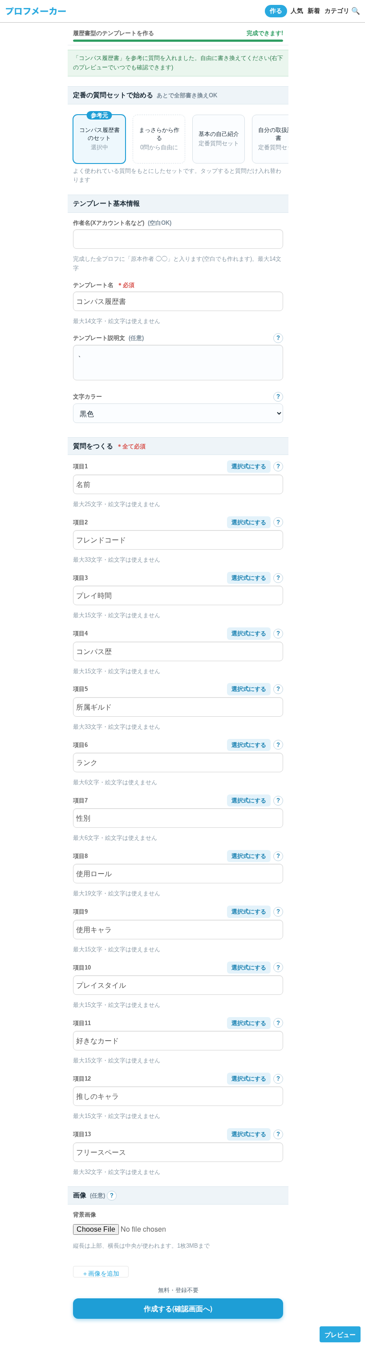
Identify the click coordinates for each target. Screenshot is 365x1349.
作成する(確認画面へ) (178, 1308)
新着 (314, 10)
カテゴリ (336, 10)
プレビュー (340, 1334)
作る (276, 10)
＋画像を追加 (100, 1273)
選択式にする (248, 466)
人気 (297, 10)
